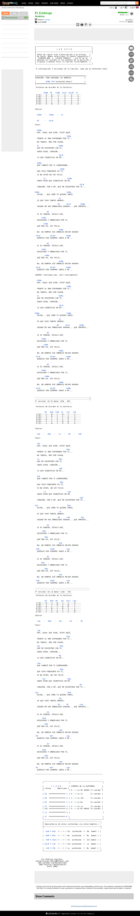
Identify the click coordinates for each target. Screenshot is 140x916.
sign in (122, 8)
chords (30, 3)
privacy (73, 913)
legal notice (66, 913)
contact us (90, 913)
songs (24, 3)
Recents (23, 13)
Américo (40, 16)
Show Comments (45, 896)
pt (84, 913)
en (82, 913)
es (78, 913)
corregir (47, 19)
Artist (14, 13)
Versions (5, 13)
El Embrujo (43, 13)
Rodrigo (130, 21)
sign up (111, 8)
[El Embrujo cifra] (91, 906)
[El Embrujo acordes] (78, 906)
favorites (44, 3)
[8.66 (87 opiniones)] (123, 12)
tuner (37, 3)
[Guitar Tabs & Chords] (10, 4)
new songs (54, 3)
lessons (70, 3)
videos (62, 3)
